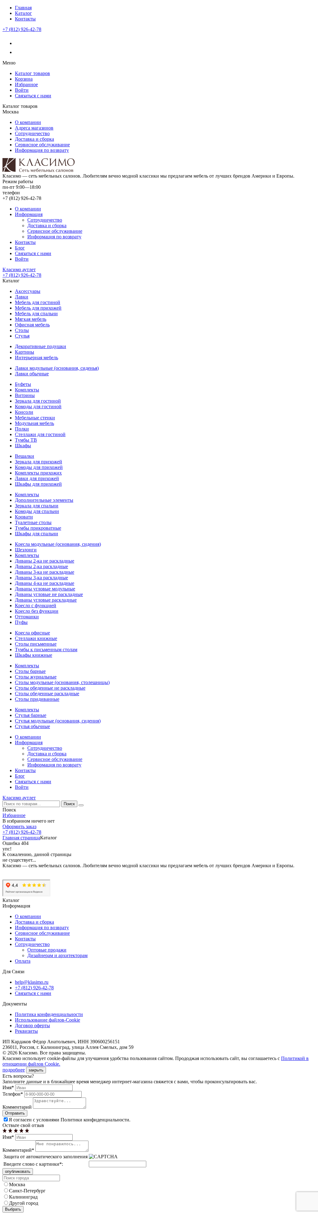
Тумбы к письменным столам (46, 649)
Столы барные (30, 671)
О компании (28, 122)
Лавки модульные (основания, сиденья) (57, 368)
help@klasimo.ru (31, 982)
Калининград (23, 1197)
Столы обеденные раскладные (47, 693)
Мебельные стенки (35, 417)
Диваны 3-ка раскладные (41, 577)
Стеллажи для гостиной (40, 434)
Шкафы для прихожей (38, 484)
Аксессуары (27, 291)
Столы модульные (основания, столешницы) (62, 682)
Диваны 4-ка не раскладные (44, 583)
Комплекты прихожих (38, 472)
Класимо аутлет (19, 269)
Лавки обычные (32, 373)
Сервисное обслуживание (42, 144)
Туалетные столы (33, 522)
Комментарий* (18, 1150)
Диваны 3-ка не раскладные (44, 572)
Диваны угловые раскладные (46, 600)
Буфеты (23, 384)
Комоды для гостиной (38, 406)
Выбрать (13, 1209)
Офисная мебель (32, 324)
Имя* (8, 1087)
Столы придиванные (37, 699)
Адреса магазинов (34, 127)
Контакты (25, 18)
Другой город (23, 1203)
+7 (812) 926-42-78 (21, 29)
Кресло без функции (36, 611)
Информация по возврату (42, 150)
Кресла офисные (32, 632)
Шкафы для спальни (36, 533)
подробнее (13, 1069)
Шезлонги (26, 549)
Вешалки (24, 456)
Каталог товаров (32, 73)
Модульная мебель (34, 423)
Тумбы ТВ (26, 440)
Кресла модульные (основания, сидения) (58, 544)
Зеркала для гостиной (38, 401)
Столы (22, 330)
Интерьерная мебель (36, 357)
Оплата (22, 961)
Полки (22, 428)
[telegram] (19, 52)
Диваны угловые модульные (45, 588)
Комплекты (27, 389)
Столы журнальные (36, 676)
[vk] (19, 43)
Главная (23, 7)
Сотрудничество (32, 133)
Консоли (24, 412)
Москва (17, 1184)
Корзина (24, 79)
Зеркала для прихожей (38, 461)
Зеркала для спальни (36, 505)
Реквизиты (26, 1031)
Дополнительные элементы (44, 500)
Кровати (24, 516)
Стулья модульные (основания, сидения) (58, 720)
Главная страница (21, 837)
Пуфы (21, 622)
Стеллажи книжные (36, 638)
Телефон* (12, 1094)
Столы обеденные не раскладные (50, 688)
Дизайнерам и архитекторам (57, 955)
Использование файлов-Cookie (47, 1020)
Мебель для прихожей (38, 308)
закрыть (36, 1070)
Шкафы (23, 445)
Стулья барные (30, 715)
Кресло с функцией (35, 605)
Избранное (26, 84)
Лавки (21, 296)
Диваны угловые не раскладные (49, 594)
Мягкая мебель (30, 319)
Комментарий (17, 1107)
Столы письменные (36, 644)
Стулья (22, 335)
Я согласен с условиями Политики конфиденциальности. (69, 1119)
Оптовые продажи (46, 949)
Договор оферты (32, 1025)
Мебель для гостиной (37, 302)
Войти (22, 90)
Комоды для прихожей (39, 467)
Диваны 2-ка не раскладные (44, 560)
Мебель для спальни (36, 313)
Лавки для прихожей (37, 478)
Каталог (23, 13)
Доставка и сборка (34, 139)
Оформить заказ (19, 826)
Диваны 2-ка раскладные (41, 566)
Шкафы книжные (33, 655)
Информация (29, 214)
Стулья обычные (32, 726)
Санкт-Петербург (27, 1190)
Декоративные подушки (40, 346)
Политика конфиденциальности (49, 1014)
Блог (20, 247)
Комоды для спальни (37, 511)
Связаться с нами (33, 95)
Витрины (25, 395)
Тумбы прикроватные (38, 528)
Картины (24, 352)
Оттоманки (27, 616)
